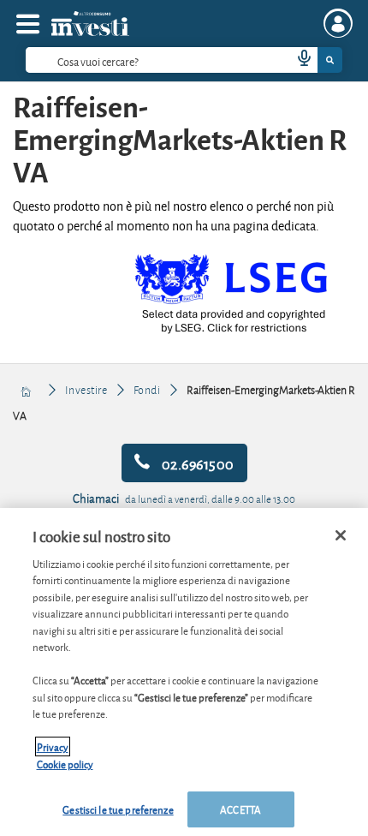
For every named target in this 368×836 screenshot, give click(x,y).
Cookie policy (65, 763)
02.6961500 (196, 463)
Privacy (52, 746)
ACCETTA (240, 809)
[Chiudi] (340, 535)
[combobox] (184, 60)
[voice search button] (297, 60)
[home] (27, 389)
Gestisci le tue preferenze (117, 809)
